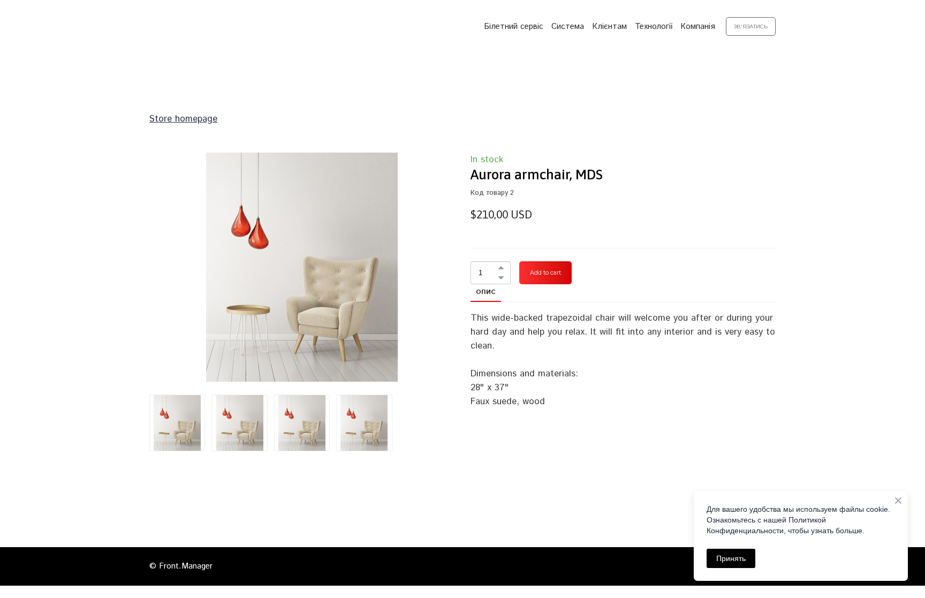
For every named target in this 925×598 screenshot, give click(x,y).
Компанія (697, 26)
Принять (731, 558)
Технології (653, 26)
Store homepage (183, 118)
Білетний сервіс (513, 26)
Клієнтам (609, 26)
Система (567, 26)
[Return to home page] (204, 26)
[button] (751, 26)
